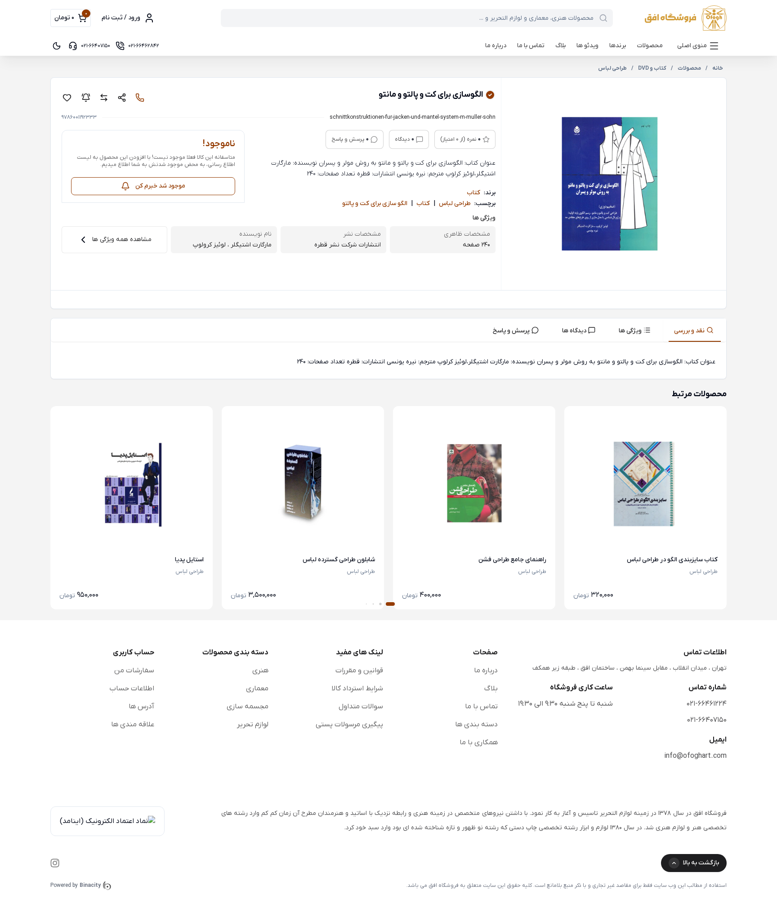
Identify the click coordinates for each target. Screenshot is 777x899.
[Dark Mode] (56, 45)
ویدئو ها (587, 45)
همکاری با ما (479, 742)
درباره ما (495, 45)
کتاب (473, 192)
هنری (260, 670)
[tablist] (388, 330)
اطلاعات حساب (131, 688)
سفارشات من (134, 670)
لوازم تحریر (252, 724)
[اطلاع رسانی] (85, 98)
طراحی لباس (455, 203)
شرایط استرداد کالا (357, 688)
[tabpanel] (388, 362)
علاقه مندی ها (132, 724)
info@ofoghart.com (695, 755)
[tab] (694, 330)
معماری (257, 688)
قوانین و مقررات (359, 670)
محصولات (650, 45)
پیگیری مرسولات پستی (349, 724)
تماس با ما (531, 45)
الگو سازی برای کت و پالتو (374, 203)
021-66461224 (707, 703)
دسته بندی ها (476, 724)
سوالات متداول (361, 706)
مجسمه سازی (247, 706)
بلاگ (560, 45)
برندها (617, 45)
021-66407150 (707, 720)
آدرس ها (141, 706)
